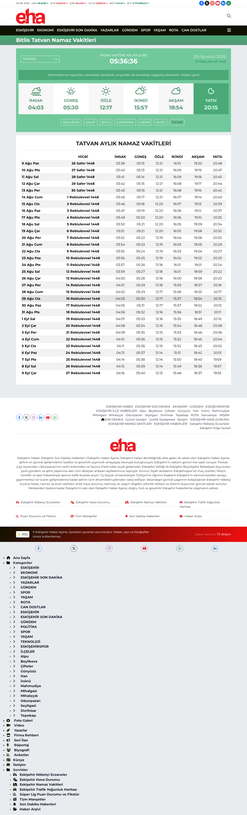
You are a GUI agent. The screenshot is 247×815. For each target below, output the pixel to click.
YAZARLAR (110, 30)
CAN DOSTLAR (194, 30)
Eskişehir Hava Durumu (93, 502)
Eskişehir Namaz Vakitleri (148, 502)
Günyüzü (184, 411)
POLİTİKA (28, 627)
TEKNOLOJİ (30, 642)
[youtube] (144, 548)
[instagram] (109, 548)
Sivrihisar (166, 415)
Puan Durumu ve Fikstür (38, 516)
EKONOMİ (45, 30)
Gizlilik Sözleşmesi (162, 419)
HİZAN (145, 122)
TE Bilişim (224, 534)
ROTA (173, 30)
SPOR (145, 30)
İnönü (205, 411)
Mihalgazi (100, 415)
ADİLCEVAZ (71, 122)
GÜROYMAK (125, 122)
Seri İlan (20, 740)
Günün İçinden (136, 419)
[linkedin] (215, 548)
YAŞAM (160, 30)
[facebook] (38, 548)
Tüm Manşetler (86, 516)
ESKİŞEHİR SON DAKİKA (77, 30)
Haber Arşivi (193, 516)
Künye (18, 760)
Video (18, 725)
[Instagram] (33, 417)
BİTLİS (106, 122)
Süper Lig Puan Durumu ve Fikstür (49, 794)
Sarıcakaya (209, 415)
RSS (24, 534)
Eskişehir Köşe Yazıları (215, 428)
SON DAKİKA (113, 419)
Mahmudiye (220, 411)
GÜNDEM (130, 30)
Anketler (21, 755)
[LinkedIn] (40, 417)
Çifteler (170, 411)
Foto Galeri (23, 720)
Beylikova (155, 411)
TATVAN (177, 122)
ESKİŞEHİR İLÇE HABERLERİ (116, 411)
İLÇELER (27, 651)
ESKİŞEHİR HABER (119, 406)
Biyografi (21, 750)
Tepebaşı (182, 415)
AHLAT (90, 122)
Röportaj (21, 745)
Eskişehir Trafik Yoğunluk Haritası (200, 504)
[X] (26, 417)
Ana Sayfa (21, 558)
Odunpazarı (134, 415)
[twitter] (73, 548)
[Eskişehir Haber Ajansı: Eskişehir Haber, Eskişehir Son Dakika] (30, 15)
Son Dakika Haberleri (144, 516)
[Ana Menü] (229, 30)
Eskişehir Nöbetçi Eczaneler (209, 424)
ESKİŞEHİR (25, 30)
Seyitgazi (151, 415)
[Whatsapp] (55, 417)
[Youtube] (48, 417)
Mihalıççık (116, 415)
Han (196, 411)
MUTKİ (160, 122)
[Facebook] (19, 417)
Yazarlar (20, 730)
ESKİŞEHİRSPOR (217, 406)
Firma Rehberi (26, 735)
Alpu (143, 411)
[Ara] (229, 16)
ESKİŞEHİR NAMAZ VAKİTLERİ (130, 424)
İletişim (182, 419)
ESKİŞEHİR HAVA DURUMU (209, 419)
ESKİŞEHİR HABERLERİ (170, 424)
